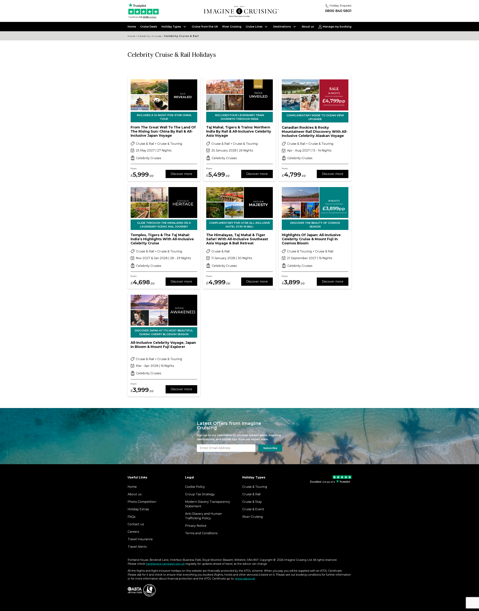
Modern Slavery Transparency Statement (207, 504)
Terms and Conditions (201, 533)
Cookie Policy (195, 487)
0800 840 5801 (338, 11)
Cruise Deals (148, 26)
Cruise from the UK (205, 26)
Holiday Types (171, 26)
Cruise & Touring (254, 487)
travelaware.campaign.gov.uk (165, 563)
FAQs (131, 516)
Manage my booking (336, 26)
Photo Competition (142, 502)
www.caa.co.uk (245, 578)
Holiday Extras (138, 509)
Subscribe (270, 448)
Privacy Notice (195, 525)
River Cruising (231, 26)
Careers (133, 531)
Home (132, 26)
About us (308, 26)
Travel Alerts (137, 546)
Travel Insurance (140, 539)
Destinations (282, 26)
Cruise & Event (253, 509)
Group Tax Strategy (200, 494)
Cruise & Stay (252, 502)
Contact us (136, 524)
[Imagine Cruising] (241, 11)
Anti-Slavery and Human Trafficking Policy (203, 516)
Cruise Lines (254, 26)
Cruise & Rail (251, 494)
